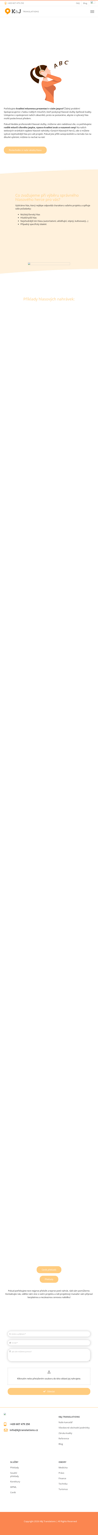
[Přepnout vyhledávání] (83, 11)
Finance (62, 1478)
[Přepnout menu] (92, 11)
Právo (61, 1472)
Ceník (13, 1492)
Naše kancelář (66, 1422)
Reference (64, 1438)
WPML (13, 1487)
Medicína (63, 1467)
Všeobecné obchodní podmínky (74, 1427)
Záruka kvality (65, 1433)
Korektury (15, 1481)
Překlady (14, 1467)
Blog (61, 1443)
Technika (63, 1483)
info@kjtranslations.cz (24, 1430)
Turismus (63, 1489)
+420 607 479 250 (15, 3)
